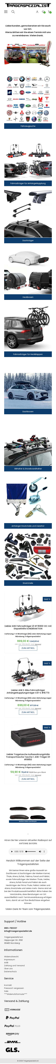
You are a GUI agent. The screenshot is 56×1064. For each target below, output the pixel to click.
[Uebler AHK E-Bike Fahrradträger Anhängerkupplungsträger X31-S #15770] (28, 687)
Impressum (9, 959)
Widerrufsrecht (11, 956)
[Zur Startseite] (28, 8)
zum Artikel (28, 648)
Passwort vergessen (14, 988)
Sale (6, 991)
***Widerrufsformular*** (15, 994)
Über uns (8, 968)
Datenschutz (10, 971)
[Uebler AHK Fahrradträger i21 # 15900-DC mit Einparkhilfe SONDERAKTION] (28, 623)
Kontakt (8, 985)
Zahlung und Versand (14, 965)
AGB (6, 962)
